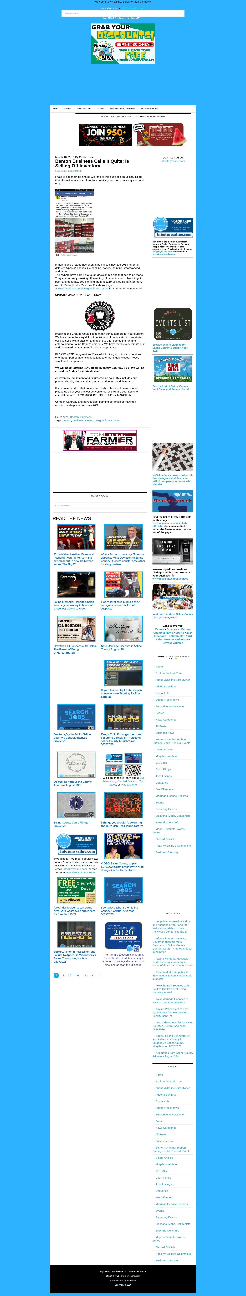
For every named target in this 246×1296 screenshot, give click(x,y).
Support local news (167, 699)
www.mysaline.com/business (170, 578)
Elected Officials (127, 781)
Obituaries (162, 782)
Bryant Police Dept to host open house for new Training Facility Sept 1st (121, 693)
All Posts (161, 726)
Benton (74, 417)
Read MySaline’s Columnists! (174, 845)
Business (86, 417)
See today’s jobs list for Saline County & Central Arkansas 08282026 (72, 738)
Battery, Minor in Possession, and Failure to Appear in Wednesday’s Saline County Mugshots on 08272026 (75, 956)
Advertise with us (166, 686)
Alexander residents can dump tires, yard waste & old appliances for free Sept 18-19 (74, 911)
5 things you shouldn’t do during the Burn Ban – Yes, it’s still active (122, 824)
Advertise (182, 639)
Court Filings (163, 769)
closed (89, 420)
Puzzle (169, 639)
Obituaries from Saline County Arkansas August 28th (73, 783)
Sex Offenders (164, 789)
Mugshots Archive (166, 756)
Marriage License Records (172, 795)
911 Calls (161, 762)
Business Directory (167, 852)
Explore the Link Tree (169, 673)
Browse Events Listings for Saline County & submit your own (170, 347)
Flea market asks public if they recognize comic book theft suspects (120, 605)
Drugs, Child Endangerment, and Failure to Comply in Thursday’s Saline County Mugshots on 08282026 (121, 739)
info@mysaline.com (133, 8)
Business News (165, 732)
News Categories (166, 719)
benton (67, 420)
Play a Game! (129, 784)
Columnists (176, 636)
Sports (179, 632)
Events (159, 629)
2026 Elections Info (167, 822)
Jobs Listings (164, 776)
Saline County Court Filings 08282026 (71, 824)
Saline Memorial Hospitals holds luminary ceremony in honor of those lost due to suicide (74, 605)
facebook (113, 1280)
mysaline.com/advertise (80, 872)
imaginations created (107, 420)
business (78, 420)
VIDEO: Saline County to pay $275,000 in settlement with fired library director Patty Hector (122, 867)
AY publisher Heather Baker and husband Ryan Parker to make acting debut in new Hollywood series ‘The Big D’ (74, 559)
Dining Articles (164, 749)
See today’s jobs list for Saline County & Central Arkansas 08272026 (119, 911)
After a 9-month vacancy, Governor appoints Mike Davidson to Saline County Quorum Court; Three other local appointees (123, 559)
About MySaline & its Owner (173, 679)
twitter (134, 1280)
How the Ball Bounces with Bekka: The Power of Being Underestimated (75, 649)
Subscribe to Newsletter (170, 706)
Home (159, 666)
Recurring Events (166, 809)
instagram (125, 1280)
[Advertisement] (123, 84)
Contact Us (162, 693)
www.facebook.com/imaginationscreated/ (83, 288)
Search (160, 712)
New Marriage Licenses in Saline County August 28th (121, 647)
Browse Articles (173, 642)
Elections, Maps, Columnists (173, 815)
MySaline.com (109, 8)
